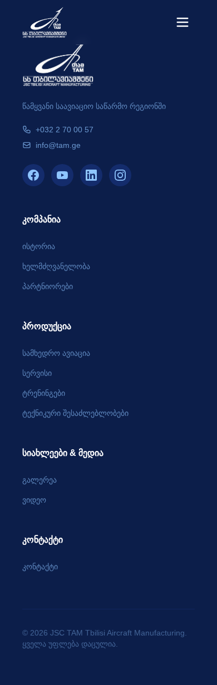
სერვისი (37, 373)
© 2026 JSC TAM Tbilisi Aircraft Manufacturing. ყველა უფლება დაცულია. (104, 638)
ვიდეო (34, 499)
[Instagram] (120, 175)
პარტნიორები (47, 286)
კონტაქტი (42, 539)
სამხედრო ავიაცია (56, 353)
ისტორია (38, 246)
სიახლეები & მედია (62, 453)
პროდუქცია (46, 326)
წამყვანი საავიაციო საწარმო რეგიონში (94, 106)
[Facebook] (33, 175)
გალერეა (39, 479)
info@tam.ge (58, 145)
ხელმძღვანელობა (56, 266)
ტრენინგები (43, 393)
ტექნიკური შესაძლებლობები (75, 413)
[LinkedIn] (91, 175)
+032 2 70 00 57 (64, 129)
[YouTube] (62, 175)
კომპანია (41, 219)
